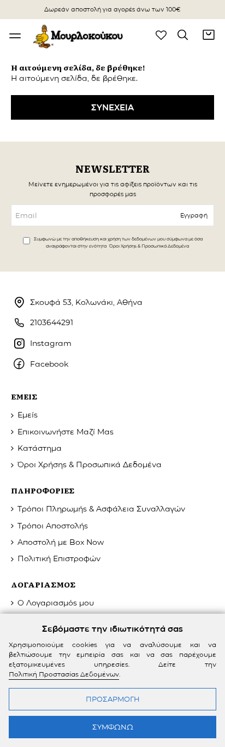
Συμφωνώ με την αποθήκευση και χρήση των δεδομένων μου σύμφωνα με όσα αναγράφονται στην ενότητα (118, 242)
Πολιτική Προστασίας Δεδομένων (64, 674)
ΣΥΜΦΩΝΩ (112, 726)
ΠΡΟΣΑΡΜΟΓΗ (113, 699)
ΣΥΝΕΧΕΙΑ (112, 107)
